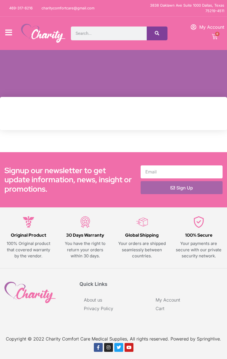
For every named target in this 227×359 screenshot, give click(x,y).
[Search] (157, 33)
